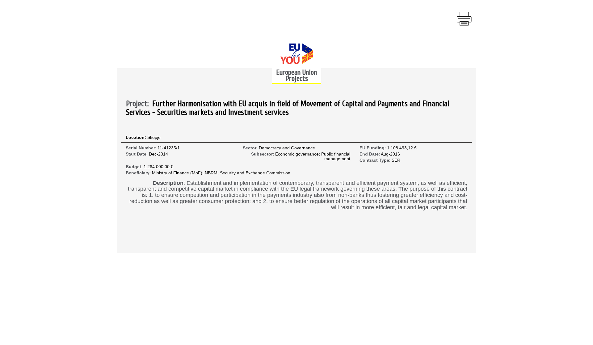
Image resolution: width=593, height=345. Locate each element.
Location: (136, 137)
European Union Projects (296, 75)
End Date (369, 154)
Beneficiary (137, 173)
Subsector (262, 154)
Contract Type (374, 160)
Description (168, 183)
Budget (133, 166)
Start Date (136, 154)
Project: (139, 104)
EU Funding (372, 148)
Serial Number (140, 148)
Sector (249, 148)
